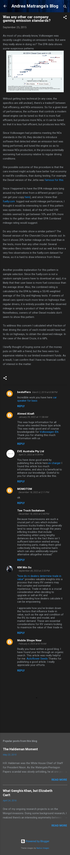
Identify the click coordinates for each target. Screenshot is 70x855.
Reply (21, 406)
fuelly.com (9, 201)
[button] (65, 18)
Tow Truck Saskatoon (31, 510)
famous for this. (54, 180)
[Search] (65, 7)
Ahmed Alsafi (25, 413)
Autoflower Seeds (37, 658)
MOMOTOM (24, 489)
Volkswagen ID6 (49, 431)
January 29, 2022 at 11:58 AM (33, 417)
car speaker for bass (37, 399)
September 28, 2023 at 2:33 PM (34, 570)
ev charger (54, 463)
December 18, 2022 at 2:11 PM (34, 492)
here (27, 197)
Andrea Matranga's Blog (34, 6)
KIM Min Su (24, 567)
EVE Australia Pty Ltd (30, 451)
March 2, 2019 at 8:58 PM (44, 392)
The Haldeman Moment (20, 749)
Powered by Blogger (37, 841)
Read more (59, 779)
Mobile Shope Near (29, 640)
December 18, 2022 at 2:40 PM (34, 514)
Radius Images (42, 848)
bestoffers (24, 392)
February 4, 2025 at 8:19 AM (32, 643)
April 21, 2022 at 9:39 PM (31, 454)
